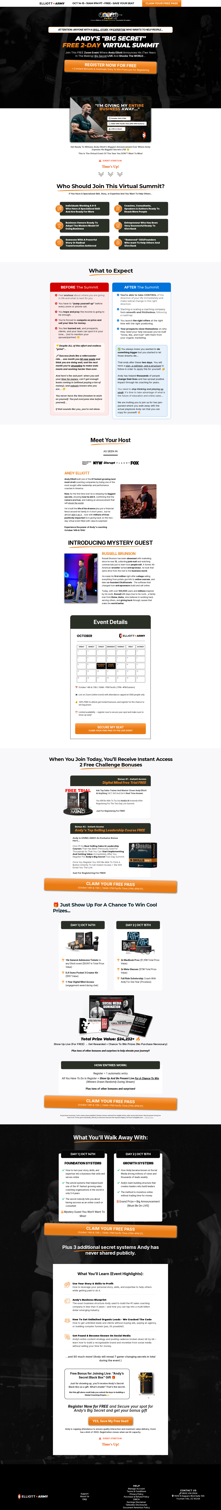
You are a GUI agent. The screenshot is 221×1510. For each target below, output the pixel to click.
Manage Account (136, 1488)
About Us (84, 1496)
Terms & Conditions (136, 1491)
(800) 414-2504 (189, 1493)
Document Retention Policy (136, 1507)
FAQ (84, 1499)
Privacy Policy (136, 1494)
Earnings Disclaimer (136, 1502)
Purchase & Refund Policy (136, 1497)
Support (85, 1494)
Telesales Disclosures (136, 1505)
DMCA (136, 1499)
